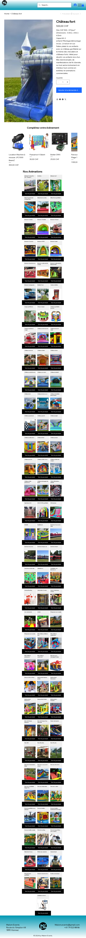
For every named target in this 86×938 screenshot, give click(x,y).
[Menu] (80, 5)
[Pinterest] (63, 99)
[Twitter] (65, 99)
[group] (43, 149)
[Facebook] (60, 99)
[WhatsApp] (57, 99)
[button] (83, 5)
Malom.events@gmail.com (67, 924)
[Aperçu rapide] (18, 142)
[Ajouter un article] (67, 82)
